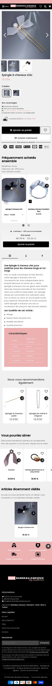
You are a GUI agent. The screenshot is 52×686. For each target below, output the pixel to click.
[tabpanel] (13, 66)
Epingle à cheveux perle (14, 414)
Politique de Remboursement (28, 668)
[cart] (50, 6)
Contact (5, 632)
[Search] (45, 6)
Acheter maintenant (27, 138)
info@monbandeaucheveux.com (17, 601)
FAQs (4, 624)
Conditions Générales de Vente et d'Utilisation (21, 666)
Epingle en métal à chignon (38, 414)
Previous (5, 35)
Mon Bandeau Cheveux (20, 677)
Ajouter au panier (26, 244)
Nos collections (8, 620)
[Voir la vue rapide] (22, 398)
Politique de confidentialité (38, 652)
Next (47, 35)
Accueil (4, 616)
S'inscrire (44, 642)
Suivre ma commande (13, 597)
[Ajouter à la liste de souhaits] (22, 391)
